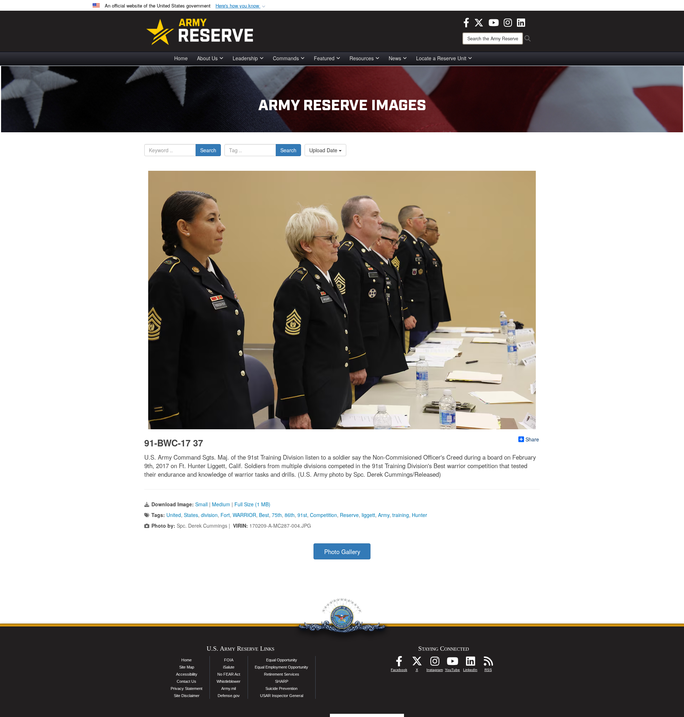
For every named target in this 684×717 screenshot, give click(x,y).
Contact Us (186, 681)
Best (264, 514)
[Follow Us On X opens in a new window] (417, 663)
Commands (286, 58)
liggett (368, 514)
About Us (207, 58)
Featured (324, 58)
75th (277, 514)
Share (532, 439)
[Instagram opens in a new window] (508, 21)
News (395, 58)
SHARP (281, 681)
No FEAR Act (228, 674)
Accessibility (186, 674)
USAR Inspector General (281, 695)
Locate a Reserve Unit (441, 58)
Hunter (419, 514)
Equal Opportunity (281, 660)
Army (383, 514)
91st (302, 514)
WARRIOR (244, 514)
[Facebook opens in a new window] (466, 21)
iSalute (228, 667)
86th (290, 514)
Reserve (349, 514)
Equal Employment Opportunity (281, 667)
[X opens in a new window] (478, 21)
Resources (361, 58)
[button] (241, 6)
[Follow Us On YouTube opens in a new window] (452, 663)
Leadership (245, 58)
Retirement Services (281, 674)
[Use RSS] (488, 663)
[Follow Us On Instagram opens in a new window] (435, 663)
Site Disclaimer (187, 695)
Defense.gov (229, 695)
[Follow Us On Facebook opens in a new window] (399, 663)
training (400, 514)
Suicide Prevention (281, 688)
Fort (225, 514)
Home (181, 58)
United (173, 514)
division (209, 514)
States (191, 514)
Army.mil (228, 688)
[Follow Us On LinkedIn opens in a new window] (470, 663)
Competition (323, 514)
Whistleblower (228, 681)
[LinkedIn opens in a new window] (521, 21)
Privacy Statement (186, 688)
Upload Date (324, 150)
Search (208, 150)
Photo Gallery (342, 551)
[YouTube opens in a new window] (493, 21)
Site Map (186, 667)
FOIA (228, 660)
